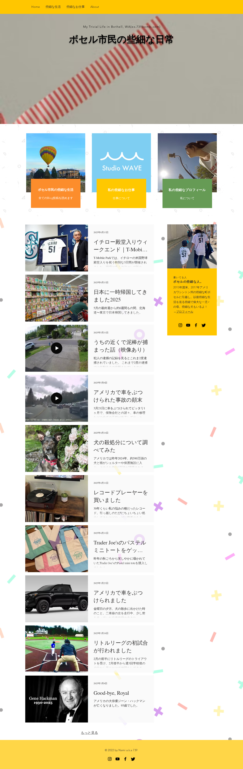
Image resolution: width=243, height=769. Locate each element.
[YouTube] (188, 325)
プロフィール (184, 311)
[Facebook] (195, 325)
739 (135, 750)
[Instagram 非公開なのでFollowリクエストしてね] (180, 325)
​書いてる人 (180, 277)
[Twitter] (203, 325)
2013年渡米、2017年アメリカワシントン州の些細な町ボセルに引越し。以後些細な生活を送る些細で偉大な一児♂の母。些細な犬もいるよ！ (191, 297)
